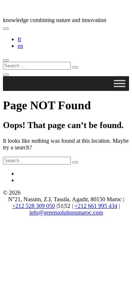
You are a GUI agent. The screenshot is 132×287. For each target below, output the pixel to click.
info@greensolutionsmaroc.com (66, 212)
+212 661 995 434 (95, 206)
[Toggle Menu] (119, 83)
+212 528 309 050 (33, 206)
